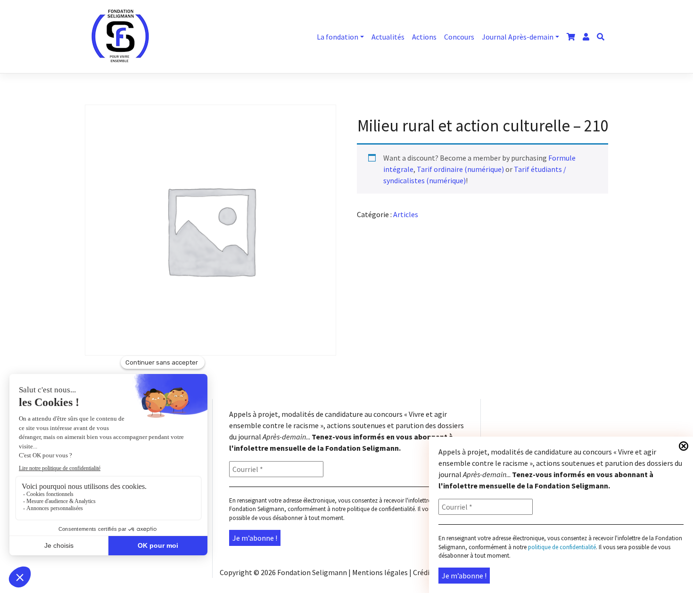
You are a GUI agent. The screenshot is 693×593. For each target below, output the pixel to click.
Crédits (424, 572)
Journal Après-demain (517, 36)
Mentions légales (380, 572)
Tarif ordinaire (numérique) (460, 169)
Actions (424, 36)
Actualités (387, 36)
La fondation (337, 36)
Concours (459, 36)
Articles (405, 214)
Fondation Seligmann (312, 572)
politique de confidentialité (381, 509)
